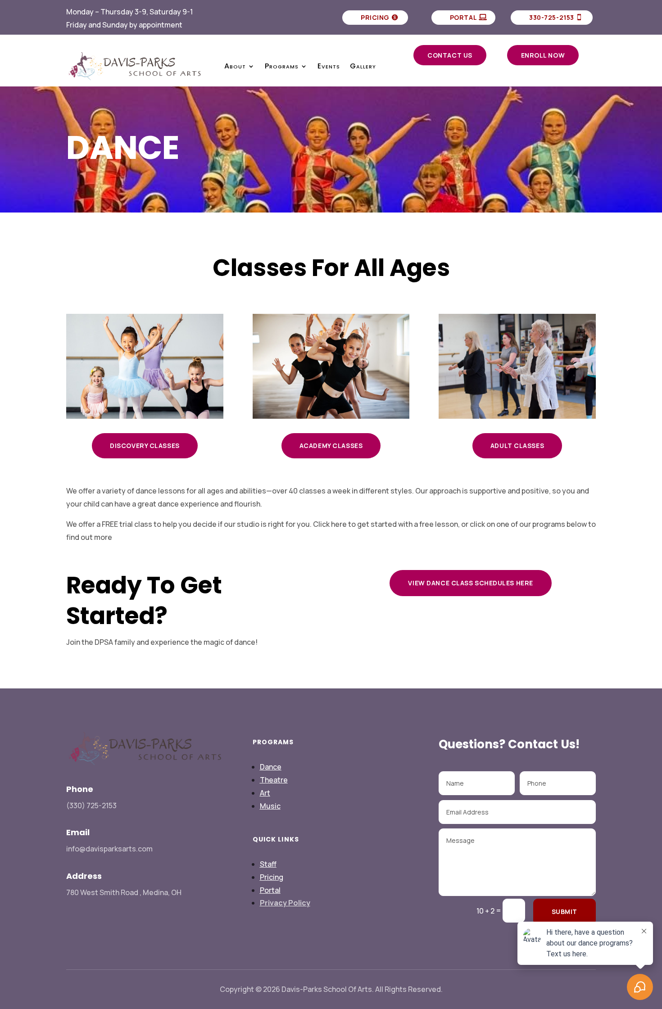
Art (265, 793)
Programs (282, 66)
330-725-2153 (551, 17)
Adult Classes (517, 445)
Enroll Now (543, 55)
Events (328, 66)
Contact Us (449, 55)
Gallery (363, 66)
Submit (564, 911)
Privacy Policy (285, 903)
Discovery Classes (145, 445)
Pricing (375, 17)
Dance (270, 767)
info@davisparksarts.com (109, 849)
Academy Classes (331, 445)
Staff (268, 864)
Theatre (274, 780)
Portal (463, 17)
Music (270, 806)
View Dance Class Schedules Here (470, 583)
